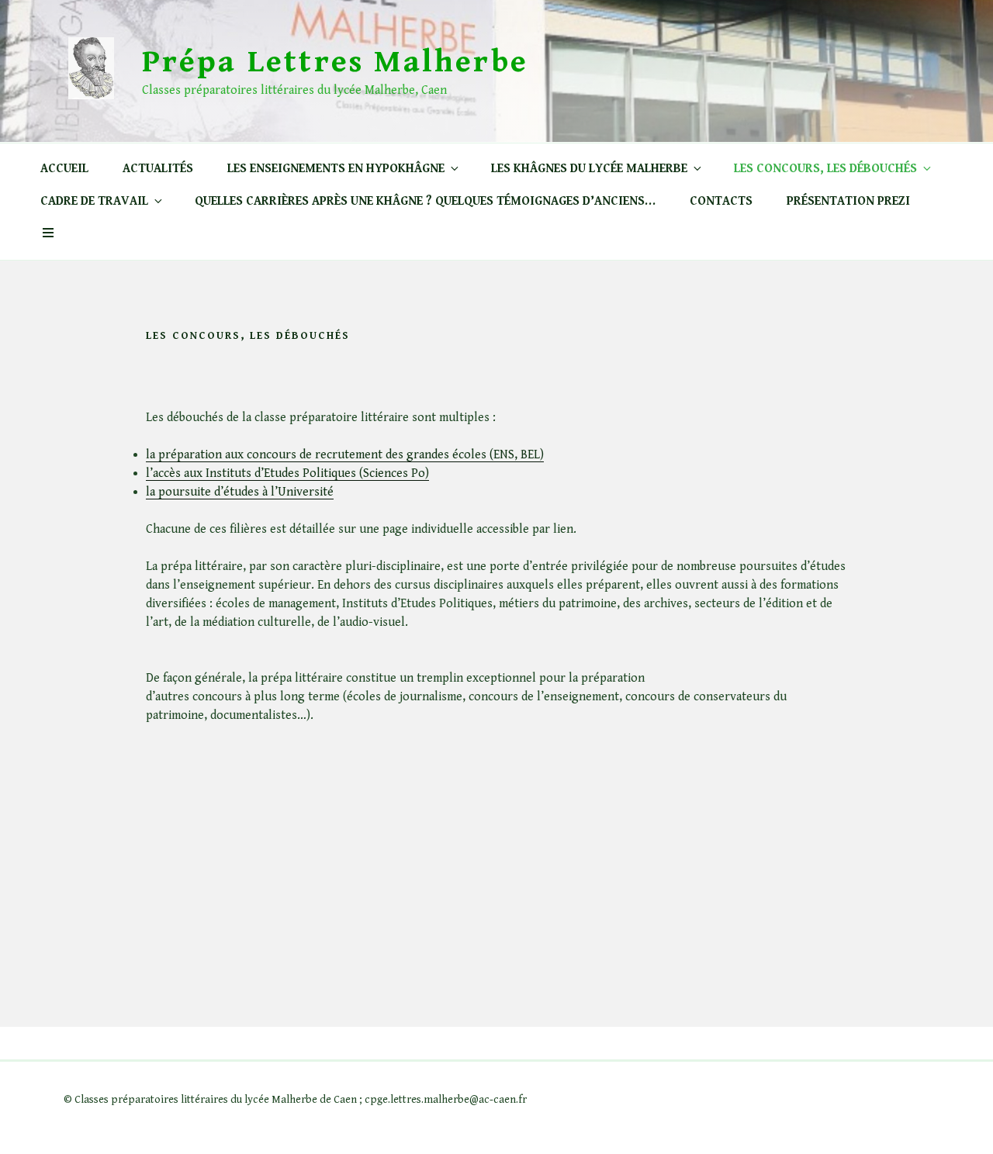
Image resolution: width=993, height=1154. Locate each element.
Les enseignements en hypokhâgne (336, 168)
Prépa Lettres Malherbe (335, 62)
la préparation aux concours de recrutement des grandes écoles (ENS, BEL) (345, 454)
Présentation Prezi (848, 201)
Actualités (158, 168)
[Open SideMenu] (48, 234)
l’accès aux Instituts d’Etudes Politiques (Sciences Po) (287, 473)
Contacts (721, 201)
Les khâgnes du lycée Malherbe (589, 168)
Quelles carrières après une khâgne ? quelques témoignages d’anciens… (425, 201)
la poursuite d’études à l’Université (240, 492)
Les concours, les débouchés (825, 168)
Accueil (64, 168)
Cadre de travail (94, 201)
